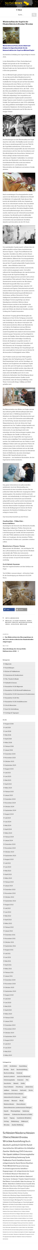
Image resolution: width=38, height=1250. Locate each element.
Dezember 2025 (10, 754)
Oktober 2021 (9, 942)
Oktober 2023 (9, 852)
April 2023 (8, 874)
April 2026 (8, 739)
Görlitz (23, 1083)
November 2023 (10, 848)
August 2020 (9, 995)
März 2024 (8, 833)
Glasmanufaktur (13, 1193)
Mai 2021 (8, 961)
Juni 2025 (8, 776)
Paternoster (8, 1227)
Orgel (7, 624)
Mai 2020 (8, 1006)
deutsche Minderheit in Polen (24, 1225)
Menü (20, 10)
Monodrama (10, 1211)
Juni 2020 (8, 1002)
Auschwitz (18, 1190)
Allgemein (8, 664)
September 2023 (10, 855)
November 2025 (10, 758)
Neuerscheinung (22, 1166)
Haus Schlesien (8, 1087)
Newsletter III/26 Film (12, 698)
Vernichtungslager (13, 1222)
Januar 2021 (9, 976)
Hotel (10, 1202)
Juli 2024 (8, 818)
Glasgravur (20, 1202)
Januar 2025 (9, 795)
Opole (27, 1157)
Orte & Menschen (12, 618)
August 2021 (9, 950)
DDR (30, 1209)
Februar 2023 (9, 882)
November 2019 (10, 1029)
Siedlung (18, 1229)
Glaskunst (29, 1176)
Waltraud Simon (18, 1211)
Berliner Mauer (24, 1209)
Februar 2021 (9, 972)
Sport (5, 1118)
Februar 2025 (9, 791)
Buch (12, 1069)
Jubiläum (6, 1090)
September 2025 (10, 765)
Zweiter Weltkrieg (17, 1125)
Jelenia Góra (29, 1087)
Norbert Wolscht (24, 1220)
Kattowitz (23, 1090)
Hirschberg (19, 1087)
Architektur (13, 1066)
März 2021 (8, 969)
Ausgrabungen (32, 1232)
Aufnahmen (5, 1238)
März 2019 (8, 1055)
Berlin (13, 1176)
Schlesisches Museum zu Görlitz (22, 1114)
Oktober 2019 (9, 1033)
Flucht (14, 1160)
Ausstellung (23, 1066)
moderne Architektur (27, 1204)
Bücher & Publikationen (12, 671)
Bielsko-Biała (7, 1184)
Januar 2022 (9, 931)
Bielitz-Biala (20, 1181)
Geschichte (7, 1083)
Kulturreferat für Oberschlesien (13, 1094)
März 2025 (8, 788)
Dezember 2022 (10, 889)
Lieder (10, 1206)
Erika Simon (26, 1216)
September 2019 (10, 1036)
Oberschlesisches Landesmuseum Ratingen (18, 1107)
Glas (17, 1176)
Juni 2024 (8, 822)
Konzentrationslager (20, 1206)
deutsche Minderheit (23, 1076)
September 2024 (10, 810)
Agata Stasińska (31, 1220)
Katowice (15, 1090)
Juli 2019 (8, 1044)
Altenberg (13, 1195)
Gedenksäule (22, 1234)
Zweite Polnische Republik (12, 1225)
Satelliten (20, 1160)
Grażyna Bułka (18, 1204)
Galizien (28, 1211)
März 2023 (8, 878)
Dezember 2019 (10, 1025)
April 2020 (8, 1010)
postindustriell (7, 1190)
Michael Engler (11, 622)
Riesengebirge (15, 1111)
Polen (5, 1166)
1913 (4, 1229)
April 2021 (8, 965)
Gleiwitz (15, 1083)
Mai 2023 (8, 871)
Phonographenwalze (7, 1236)
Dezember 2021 (10, 935)
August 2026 (9, 724)
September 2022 (10, 901)
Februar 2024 (9, 837)
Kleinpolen (6, 1188)
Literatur (6, 1100)
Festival (13, 1181)
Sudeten (22, 1176)
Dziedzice (5, 1234)
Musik (21, 1100)
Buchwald (16, 1197)
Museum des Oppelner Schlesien (21, 1232)
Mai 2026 (8, 735)
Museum (14, 1100)
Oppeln (6, 1111)
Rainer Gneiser (18, 1227)
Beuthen (29, 1163)
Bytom (23, 1163)
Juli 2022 (8, 908)
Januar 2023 (9, 886)
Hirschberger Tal (29, 1181)
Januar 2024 (9, 840)
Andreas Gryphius (23, 1193)
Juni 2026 (8, 731)
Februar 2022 (9, 927)
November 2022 (10, 893)
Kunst (29, 620)
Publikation (7, 1160)
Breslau (8, 620)
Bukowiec (5, 1193)
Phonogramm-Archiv (29, 1234)
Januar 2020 (9, 1021)
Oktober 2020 (9, 987)
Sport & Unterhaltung (12, 709)
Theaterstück (6, 1200)
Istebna (24, 1211)
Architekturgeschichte (11, 1168)
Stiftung (14, 1202)
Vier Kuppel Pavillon (23, 1188)
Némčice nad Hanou (24, 1229)
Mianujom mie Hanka (8, 1204)
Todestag (26, 1186)
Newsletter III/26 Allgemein (14, 686)
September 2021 (10, 946)
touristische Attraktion (24, 1118)
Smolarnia (24, 1236)
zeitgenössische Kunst (11, 1163)
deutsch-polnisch (9, 1076)
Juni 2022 (8, 912)
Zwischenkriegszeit (28, 1202)
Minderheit (11, 1166)
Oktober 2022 (9, 897)
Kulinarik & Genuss (11, 683)
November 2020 (10, 984)
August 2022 (9, 904)
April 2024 (8, 829)
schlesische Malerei (22, 1218)
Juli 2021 (8, 953)
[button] (9, 609)
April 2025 (8, 784)
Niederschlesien (25, 622)
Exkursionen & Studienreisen (14, 675)
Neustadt (21, 1197)
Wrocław (23, 624)
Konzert (28, 1160)
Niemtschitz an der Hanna (8, 1232)
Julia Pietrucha (14, 1216)
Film (27, 1080)
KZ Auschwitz (6, 1222)
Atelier (26, 1197)
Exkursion (20, 1080)
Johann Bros (20, 1216)
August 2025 (9, 769)
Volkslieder (6, 1202)
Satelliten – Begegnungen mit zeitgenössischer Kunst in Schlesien (18, 1171)
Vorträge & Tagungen (12, 713)
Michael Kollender (10, 1220)
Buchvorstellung (9, 1073)
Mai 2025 (8, 780)
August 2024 (9, 814)
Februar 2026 (9, 746)
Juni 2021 (8, 957)
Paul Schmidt (13, 1229)
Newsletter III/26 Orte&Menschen (16, 701)
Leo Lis (27, 1218)
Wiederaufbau (13, 1188)
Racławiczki (29, 1236)
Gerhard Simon (25, 1222)
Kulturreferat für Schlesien (12, 1097)
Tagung (12, 1118)
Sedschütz (14, 1236)
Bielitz (13, 1190)
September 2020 (10, 991)
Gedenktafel (24, 1195)
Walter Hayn (25, 1227)
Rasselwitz (19, 1236)
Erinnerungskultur (9, 1080)
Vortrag (6, 1121)
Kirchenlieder (10, 1234)
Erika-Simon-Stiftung (16, 1186)
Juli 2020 (8, 999)
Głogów (12, 1200)
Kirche (31, 1090)
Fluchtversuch (17, 1220)
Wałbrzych (24, 1121)
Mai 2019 (8, 1051)
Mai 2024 (8, 825)
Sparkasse (13, 1227)
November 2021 (10, 938)
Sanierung (26, 1111)
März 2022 (8, 923)
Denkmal (19, 1073)
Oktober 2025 (9, 761)
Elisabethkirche (19, 620)
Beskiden (23, 1190)
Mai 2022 (8, 916)
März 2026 (8, 742)
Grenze (23, 1184)
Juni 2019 (8, 1048)
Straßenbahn (18, 1209)
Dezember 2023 (10, 844)
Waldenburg (15, 1121)
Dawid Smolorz (29, 1179)
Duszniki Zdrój (30, 1184)
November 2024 (10, 803)
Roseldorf (31, 1229)
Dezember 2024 (10, 799)
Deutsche (8, 1216)
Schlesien (15, 624)
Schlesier (32, 1186)
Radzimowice (6, 1195)
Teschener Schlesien (10, 1179)
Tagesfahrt (6, 1206)
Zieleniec (5, 1211)
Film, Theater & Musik (12, 679)
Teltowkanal (16, 1234)
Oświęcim (11, 1209)
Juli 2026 (8, 727)
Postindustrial (31, 1190)
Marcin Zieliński (16, 1184)
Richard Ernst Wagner (15, 1213)
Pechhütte (7, 1229)
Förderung (19, 1222)
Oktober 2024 (9, 806)
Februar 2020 (9, 1017)
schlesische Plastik (14, 1218)
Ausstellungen (9, 668)
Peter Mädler (30, 1227)
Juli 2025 (8, 773)
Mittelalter (6, 1186)
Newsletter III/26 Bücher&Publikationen (18, 690)
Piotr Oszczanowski (26, 1200)
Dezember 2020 (10, 980)
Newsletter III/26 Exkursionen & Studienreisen (20, 694)
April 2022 (8, 919)
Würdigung (18, 1200)
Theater (21, 1179)
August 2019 (9, 1040)
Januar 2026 (9, 750)
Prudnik (30, 1197)
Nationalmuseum (25, 1213)
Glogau (18, 1195)
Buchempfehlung (22, 1069)
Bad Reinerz (7, 1181)
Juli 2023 (8, 863)
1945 (5, 1066)
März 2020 (8, 1014)
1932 (13, 1206)
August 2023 (9, 859)
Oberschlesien (20, 1104)
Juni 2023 (8, 867)
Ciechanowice (6, 1213)
